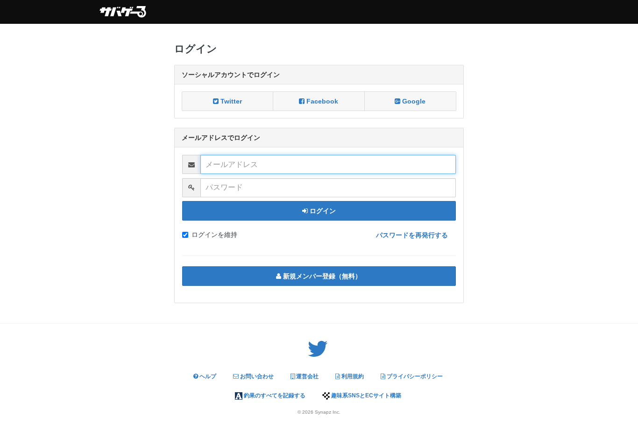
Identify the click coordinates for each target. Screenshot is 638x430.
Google (412, 101)
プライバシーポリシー (414, 376)
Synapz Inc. (327, 412)
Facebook (321, 101)
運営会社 (307, 376)
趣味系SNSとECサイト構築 (365, 395)
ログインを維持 (214, 234)
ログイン (322, 211)
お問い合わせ (256, 376)
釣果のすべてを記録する (273, 395)
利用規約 (352, 376)
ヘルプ (207, 376)
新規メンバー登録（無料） (321, 276)
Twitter (230, 101)
